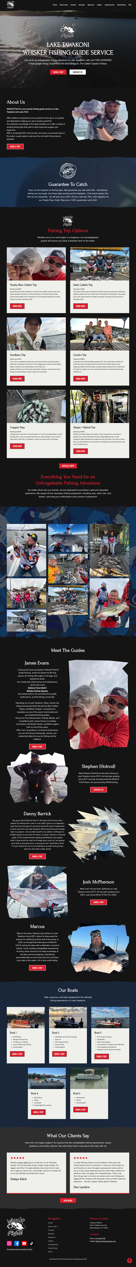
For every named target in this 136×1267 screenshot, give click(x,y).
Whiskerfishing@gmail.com (105, 1241)
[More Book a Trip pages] (57, 1226)
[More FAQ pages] (52, 1251)
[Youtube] (24, 1243)
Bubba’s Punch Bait (36, 688)
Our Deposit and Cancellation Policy (19, 1249)
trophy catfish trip (24, 1163)
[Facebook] (16, 1243)
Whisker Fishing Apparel (37, 691)
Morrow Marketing (75, 1259)
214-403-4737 (100, 1238)
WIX (85, 1259)
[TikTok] (31, 1243)
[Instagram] (9, 1243)
